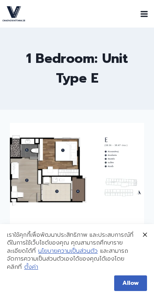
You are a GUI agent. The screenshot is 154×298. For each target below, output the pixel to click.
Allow (130, 283)
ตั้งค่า (31, 267)
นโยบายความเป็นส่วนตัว (68, 251)
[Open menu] (144, 13)
